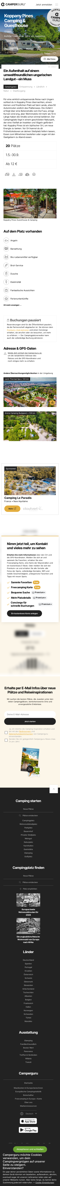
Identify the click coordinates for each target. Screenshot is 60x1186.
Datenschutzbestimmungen (21, 734)
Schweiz (28, 978)
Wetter (29, 49)
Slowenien (28, 985)
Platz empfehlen (30, 889)
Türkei (28, 1018)
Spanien (28, 963)
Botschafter (28, 1095)
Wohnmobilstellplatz (28, 824)
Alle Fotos (51, 59)
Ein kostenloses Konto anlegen (24, 613)
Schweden (28, 1014)
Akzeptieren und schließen (30, 1149)
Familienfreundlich (28, 1044)
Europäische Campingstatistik (28, 1091)
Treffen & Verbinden (28, 1055)
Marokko (28, 1021)
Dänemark (28, 982)
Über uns (28, 1102)
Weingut (28, 838)
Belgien (28, 1000)
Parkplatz (28, 828)
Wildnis (28, 1058)
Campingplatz (28, 820)
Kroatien (28, 971)
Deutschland (28, 960)
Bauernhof (28, 831)
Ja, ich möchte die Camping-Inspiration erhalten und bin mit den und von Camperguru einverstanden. (32, 733)
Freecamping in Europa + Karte (28, 1099)
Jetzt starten (30, 721)
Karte (19, 49)
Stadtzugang (19, 91)
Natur (6, 91)
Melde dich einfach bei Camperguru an (25, 353)
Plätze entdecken (30, 815)
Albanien (28, 996)
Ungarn (7, 31)
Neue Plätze (28, 809)
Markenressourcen (28, 1106)
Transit (28, 1062)
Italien (28, 1007)
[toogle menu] (56, 4)
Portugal (28, 967)
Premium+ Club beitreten (18, 330)
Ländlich (40, 86)
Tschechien (28, 992)
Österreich (28, 974)
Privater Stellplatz (28, 835)
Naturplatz (28, 842)
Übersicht (8, 49)
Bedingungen (25, 731)
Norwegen (28, 1010)
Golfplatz (28, 856)
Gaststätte (28, 849)
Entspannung (25, 86)
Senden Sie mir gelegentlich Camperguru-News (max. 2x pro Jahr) (32, 740)
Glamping (28, 853)
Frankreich (28, 1003)
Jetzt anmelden (44, 4)
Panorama (28, 1051)
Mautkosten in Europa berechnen (28, 1088)
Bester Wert (28, 1048)
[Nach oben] (54, 789)
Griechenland (28, 989)
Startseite (28, 1083)
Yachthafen (28, 846)
